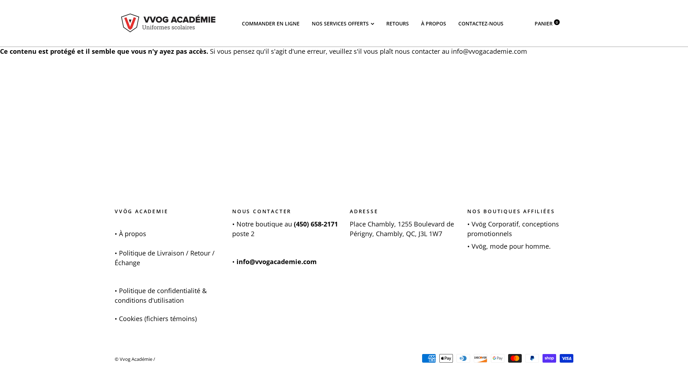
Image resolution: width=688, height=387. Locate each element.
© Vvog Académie (133, 359)
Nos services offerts (340, 23)
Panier (546, 23)
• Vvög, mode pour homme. (509, 246)
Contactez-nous (480, 23)
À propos (433, 23)
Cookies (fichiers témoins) (158, 318)
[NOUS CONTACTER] (235, 224)
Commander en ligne (271, 23)
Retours (397, 23)
